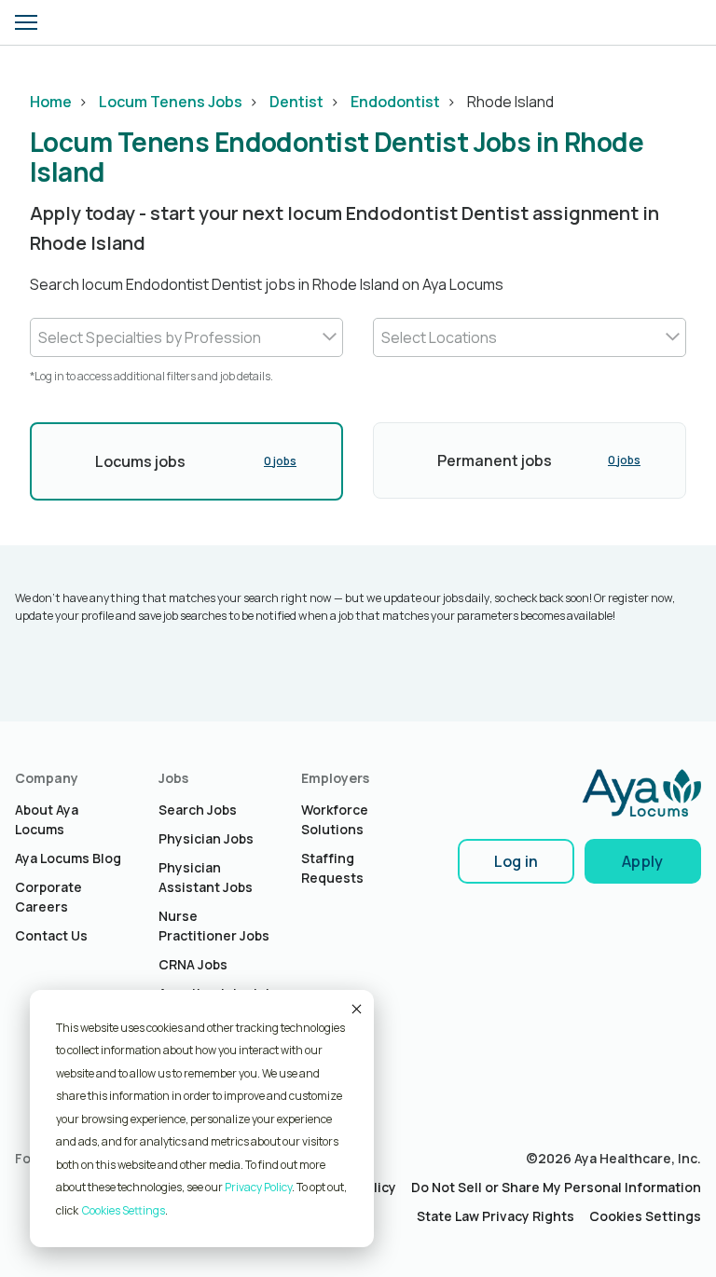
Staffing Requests (332, 867)
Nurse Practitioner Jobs (213, 925)
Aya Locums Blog (68, 858)
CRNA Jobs (192, 964)
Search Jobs (197, 809)
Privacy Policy (258, 1187)
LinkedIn (29, 1194)
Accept (355, 1008)
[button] (26, 22)
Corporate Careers (48, 896)
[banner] (81, 22)
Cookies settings (123, 1210)
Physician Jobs (206, 838)
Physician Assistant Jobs (205, 877)
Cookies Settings (645, 1216)
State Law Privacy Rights (495, 1216)
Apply (643, 861)
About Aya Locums (46, 819)
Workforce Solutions (334, 819)
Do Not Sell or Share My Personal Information (556, 1187)
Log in (516, 861)
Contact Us (51, 935)
